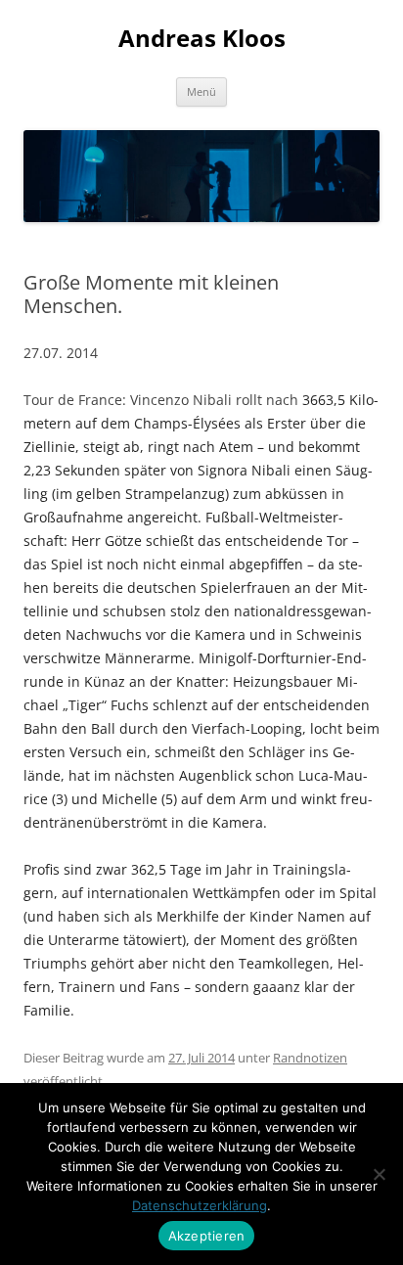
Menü (201, 91)
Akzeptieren (207, 1235)
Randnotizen (310, 1057)
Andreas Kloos (202, 38)
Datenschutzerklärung (199, 1205)
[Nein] (378, 1174)
